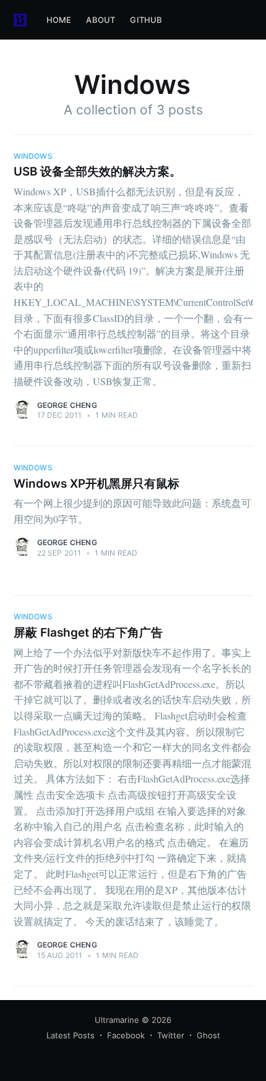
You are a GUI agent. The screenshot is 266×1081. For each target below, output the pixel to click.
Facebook (126, 1035)
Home (59, 20)
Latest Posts (70, 1035)
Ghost (208, 1035)
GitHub (146, 20)
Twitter (170, 1035)
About (100, 20)
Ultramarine (117, 1020)
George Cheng (67, 405)
